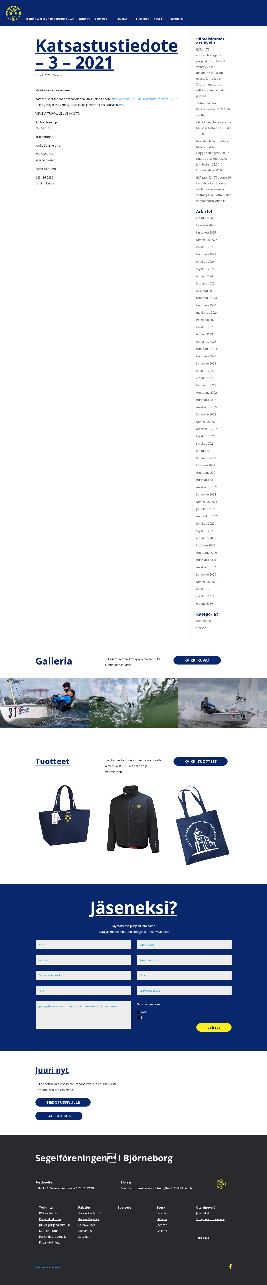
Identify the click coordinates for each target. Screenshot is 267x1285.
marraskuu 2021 (207, 429)
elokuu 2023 (204, 334)
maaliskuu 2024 (206, 313)
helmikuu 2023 (206, 363)
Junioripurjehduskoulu (54, 1225)
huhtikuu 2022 (206, 400)
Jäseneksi (176, 19)
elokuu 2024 (204, 276)
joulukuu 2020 (206, 509)
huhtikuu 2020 (206, 560)
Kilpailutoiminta (49, 1242)
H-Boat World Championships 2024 (49, 19)
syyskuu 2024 (205, 269)
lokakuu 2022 (205, 371)
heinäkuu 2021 (206, 458)
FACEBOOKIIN (59, 1115)
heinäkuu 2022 (206, 385)
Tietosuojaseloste (47, 1267)
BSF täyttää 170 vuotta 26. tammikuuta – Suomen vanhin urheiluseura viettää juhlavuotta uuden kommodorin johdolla (213, 189)
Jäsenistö (163, 1213)
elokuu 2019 (204, 604)
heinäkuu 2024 (206, 283)
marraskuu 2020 (207, 516)
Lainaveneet (86, 1225)
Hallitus (162, 1219)
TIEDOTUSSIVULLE (63, 1102)
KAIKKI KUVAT (197, 660)
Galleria (53, 660)
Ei (142, 1018)
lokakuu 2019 (205, 589)
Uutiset (84, 19)
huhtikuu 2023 (206, 356)
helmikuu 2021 (206, 494)
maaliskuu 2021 (206, 487)
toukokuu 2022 (206, 393)
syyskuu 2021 (205, 443)
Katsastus (85, 1231)
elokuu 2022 (204, 378)
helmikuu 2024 (206, 320)
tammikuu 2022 (206, 422)
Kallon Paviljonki (89, 1213)
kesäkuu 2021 (205, 465)
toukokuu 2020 (206, 553)
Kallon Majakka (88, 1219)
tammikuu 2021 (206, 502)
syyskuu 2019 (205, 596)
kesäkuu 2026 (205, 225)
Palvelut (121, 19)
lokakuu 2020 (205, 524)
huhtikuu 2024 (206, 305)
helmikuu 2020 (206, 574)
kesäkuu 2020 (205, 545)
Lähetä (214, 1027)
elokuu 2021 (204, 451)
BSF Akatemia (48, 1213)
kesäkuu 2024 (205, 291)
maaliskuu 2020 (206, 567)
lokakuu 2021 (205, 436)
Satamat (84, 1237)
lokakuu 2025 (205, 247)
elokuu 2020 (204, 538)
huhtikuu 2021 (206, 480)
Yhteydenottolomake (210, 1219)
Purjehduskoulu (50, 1219)
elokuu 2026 (204, 218)
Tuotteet (142, 19)
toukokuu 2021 (206, 473)
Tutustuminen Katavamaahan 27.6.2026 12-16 (213, 109)
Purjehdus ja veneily (52, 1237)
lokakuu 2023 (205, 327)
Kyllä (144, 1012)
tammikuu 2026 (206, 240)
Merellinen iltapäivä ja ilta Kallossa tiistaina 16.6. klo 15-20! (213, 128)
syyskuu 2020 (205, 531)
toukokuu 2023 (206, 349)
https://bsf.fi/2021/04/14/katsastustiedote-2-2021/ (145, 99)
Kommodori (204, 621)
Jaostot (162, 1225)
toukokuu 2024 (206, 298)
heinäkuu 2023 (206, 342)
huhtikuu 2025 (206, 254)
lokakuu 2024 (205, 262)
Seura (158, 19)
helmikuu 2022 (206, 414)
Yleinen (57, 75)
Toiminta (100, 19)
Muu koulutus (48, 1231)
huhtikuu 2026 (206, 232)
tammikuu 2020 (206, 582)
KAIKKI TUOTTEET (200, 761)
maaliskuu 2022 (206, 407)
